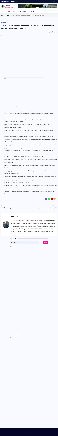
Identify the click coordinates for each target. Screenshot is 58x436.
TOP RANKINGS (31, 11)
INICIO (2, 11)
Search (45, 242)
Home (2, 15)
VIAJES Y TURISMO (22, 11)
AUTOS (14, 11)
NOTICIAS (8, 11)
